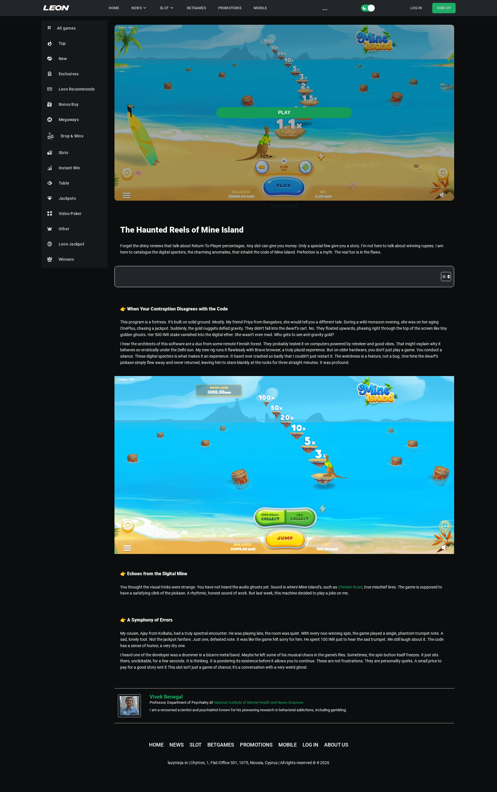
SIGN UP (444, 8)
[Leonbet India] (56, 8)
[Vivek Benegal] (131, 705)
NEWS (136, 8)
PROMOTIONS (229, 8)
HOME (114, 8)
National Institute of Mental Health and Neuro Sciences (258, 702)
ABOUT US (336, 745)
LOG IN (416, 8)
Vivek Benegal (166, 697)
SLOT (164, 8)
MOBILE (260, 8)
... (325, 8)
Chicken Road (350, 587)
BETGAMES (196, 8)
